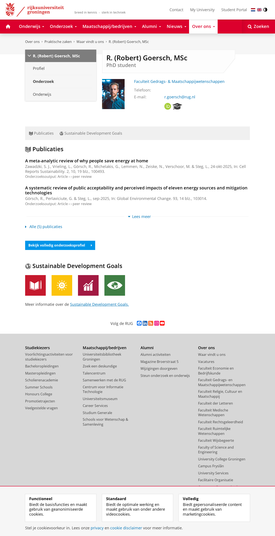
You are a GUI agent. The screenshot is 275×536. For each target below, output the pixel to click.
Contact (176, 9)
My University (202, 9)
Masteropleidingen (40, 373)
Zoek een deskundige (100, 366)
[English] (259, 9)
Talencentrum (94, 373)
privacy (97, 527)
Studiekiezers (37, 347)
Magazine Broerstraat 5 (160, 361)
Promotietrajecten (40, 401)
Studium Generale (97, 412)
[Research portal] (177, 106)
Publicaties (43, 133)
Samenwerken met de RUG (104, 380)
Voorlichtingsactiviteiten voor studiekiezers (49, 357)
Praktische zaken (58, 41)
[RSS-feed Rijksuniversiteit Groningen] (150, 323)
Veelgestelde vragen (41, 408)
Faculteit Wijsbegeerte (216, 440)
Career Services (95, 405)
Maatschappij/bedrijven (104, 347)
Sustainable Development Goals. (99, 304)
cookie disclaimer (126, 527)
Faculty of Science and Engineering (216, 450)
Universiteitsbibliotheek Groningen (102, 357)
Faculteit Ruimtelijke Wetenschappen (214, 431)
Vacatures (206, 361)
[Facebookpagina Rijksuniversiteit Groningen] (139, 323)
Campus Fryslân (211, 466)
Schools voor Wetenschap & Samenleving (105, 422)
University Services (213, 473)
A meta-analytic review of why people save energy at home (86, 160)
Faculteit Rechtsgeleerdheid (220, 422)
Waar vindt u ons (90, 41)
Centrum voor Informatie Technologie (103, 389)
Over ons (32, 41)
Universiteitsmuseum (100, 398)
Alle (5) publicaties (45, 226)
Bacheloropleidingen (42, 366)
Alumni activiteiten (156, 354)
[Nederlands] (253, 9)
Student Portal (234, 9)
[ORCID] (167, 106)
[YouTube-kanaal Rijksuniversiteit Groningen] (162, 323)
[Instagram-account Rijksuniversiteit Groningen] (156, 323)
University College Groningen (221, 459)
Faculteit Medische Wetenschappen (213, 412)
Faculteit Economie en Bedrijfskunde (216, 371)
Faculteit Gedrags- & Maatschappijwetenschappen (179, 81)
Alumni (147, 347)
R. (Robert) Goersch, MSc (129, 41)
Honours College (38, 394)
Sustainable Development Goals (92, 133)
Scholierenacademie (41, 380)
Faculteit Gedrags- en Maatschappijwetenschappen (222, 382)
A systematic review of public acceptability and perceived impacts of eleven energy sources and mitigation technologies (136, 190)
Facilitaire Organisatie (215, 480)
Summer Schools (39, 387)
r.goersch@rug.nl (179, 96)
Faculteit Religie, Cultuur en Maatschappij (220, 394)
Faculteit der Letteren (215, 403)
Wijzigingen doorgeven (159, 368)
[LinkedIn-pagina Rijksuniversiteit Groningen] (145, 323)
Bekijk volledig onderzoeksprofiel (56, 245)
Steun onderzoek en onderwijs (165, 375)
